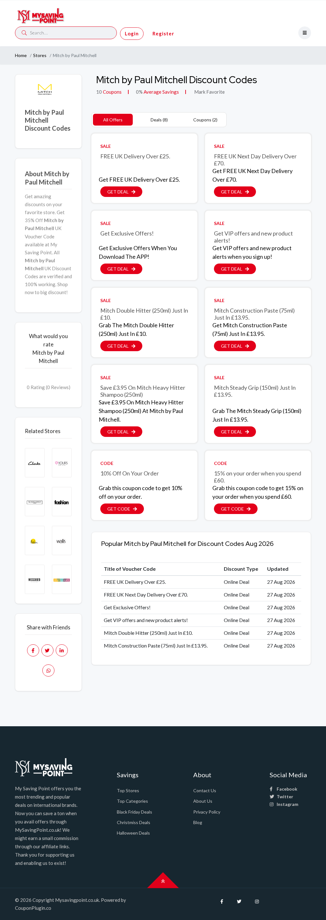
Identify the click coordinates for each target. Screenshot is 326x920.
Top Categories (132, 801)
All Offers (113, 119)
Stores (39, 55)
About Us (202, 801)
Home (21, 55)
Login (132, 33)
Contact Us (204, 790)
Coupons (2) (205, 119)
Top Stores (128, 790)
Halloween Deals (133, 833)
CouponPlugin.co (33, 908)
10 (99, 92)
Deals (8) (159, 119)
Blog (197, 822)
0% (139, 92)
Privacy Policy (206, 812)
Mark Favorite (209, 92)
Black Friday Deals (134, 812)
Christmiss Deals (133, 822)
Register (163, 33)
